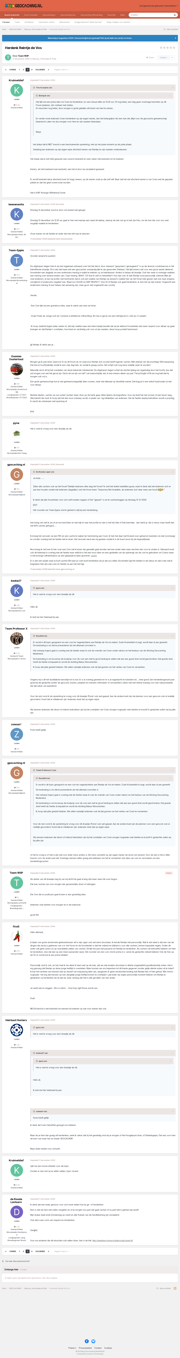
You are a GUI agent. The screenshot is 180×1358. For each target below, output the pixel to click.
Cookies (108, 1348)
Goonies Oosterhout (16, 358)
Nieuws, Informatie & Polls (44, 59)
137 (17, 447)
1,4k (18, 605)
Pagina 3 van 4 (60, 70)
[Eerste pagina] (6, 70)
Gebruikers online (46, 22)
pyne (16, 423)
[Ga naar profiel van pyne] (16, 433)
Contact (98, 1348)
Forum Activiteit (31, 15)
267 (18, 229)
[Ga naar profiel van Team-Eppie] (16, 260)
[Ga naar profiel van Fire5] (16, 936)
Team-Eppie (16, 250)
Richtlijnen (29, 22)
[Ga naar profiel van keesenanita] (16, 214)
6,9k (17, 105)
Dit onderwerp (162, 15)
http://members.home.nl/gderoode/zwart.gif (112, 1240)
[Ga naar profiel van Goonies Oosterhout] (16, 369)
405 (18, 384)
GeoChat (111, 15)
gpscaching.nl (16, 464)
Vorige (12, 70)
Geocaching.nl (49, 15)
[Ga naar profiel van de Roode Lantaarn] (16, 1212)
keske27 (16, 580)
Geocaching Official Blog (92, 15)
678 (18, 951)
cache (94, 555)
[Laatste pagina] (48, 70)
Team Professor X (16, 628)
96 (17, 749)
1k (18, 897)
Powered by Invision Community (90, 1354)
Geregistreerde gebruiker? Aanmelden (158, 6)
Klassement (64, 22)
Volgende (40, 70)
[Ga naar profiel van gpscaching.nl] (16, 474)
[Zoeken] (175, 15)
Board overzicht (12, 15)
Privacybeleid (85, 1348)
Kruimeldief (16, 80)
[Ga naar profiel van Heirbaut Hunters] (16, 1030)
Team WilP (16, 872)
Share (151, 57)
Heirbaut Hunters (16, 1020)
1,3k (18, 1045)
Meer (123, 15)
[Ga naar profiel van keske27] (16, 590)
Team (17, 22)
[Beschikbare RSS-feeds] (175, 1288)
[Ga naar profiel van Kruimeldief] (16, 90)
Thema (71, 1348)
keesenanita (16, 204)
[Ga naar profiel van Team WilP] (8, 57)
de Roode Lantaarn (16, 1201)
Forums (6, 22)
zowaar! (16, 724)
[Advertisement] (86, 1315)
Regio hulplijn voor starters (118, 22)
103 (17, 489)
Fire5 (16, 926)
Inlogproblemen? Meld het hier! (88, 22)
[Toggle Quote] (34, 87)
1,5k (18, 1227)
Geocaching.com (68, 15)
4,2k (17, 653)
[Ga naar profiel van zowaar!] (16, 734)
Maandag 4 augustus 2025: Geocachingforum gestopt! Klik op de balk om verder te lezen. (90, 38)
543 (18, 275)
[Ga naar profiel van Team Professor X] (16, 638)
